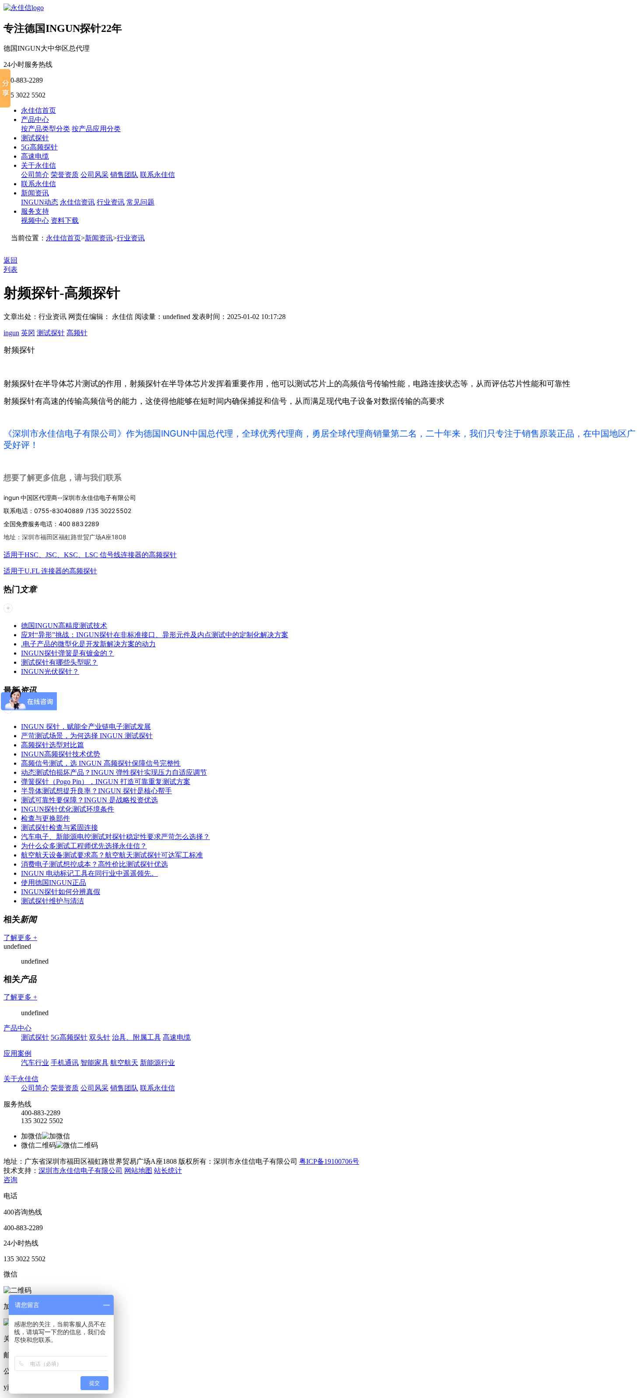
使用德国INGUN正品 (53, 882)
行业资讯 (111, 202)
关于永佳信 (38, 165)
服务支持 (35, 211)
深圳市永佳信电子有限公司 (80, 1170)
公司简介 (35, 174)
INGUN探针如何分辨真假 (60, 891)
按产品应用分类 (96, 128)
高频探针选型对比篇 (52, 745)
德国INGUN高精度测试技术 (64, 625)
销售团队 (124, 174)
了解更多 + (20, 937)
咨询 (10, 1179)
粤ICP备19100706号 (329, 1161)
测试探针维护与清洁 (52, 901)
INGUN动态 (39, 202)
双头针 (99, 1037)
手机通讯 (65, 1062)
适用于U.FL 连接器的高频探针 (50, 571)
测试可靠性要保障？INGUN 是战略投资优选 (89, 800)
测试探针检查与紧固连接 (59, 827)
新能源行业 (157, 1062)
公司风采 (94, 174)
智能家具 (94, 1062)
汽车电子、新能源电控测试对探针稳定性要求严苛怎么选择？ (115, 836)
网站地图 (138, 1170)
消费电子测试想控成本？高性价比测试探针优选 (94, 864)
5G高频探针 (39, 147)
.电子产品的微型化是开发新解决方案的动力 (88, 644)
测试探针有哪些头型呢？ (59, 662)
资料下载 (65, 220)
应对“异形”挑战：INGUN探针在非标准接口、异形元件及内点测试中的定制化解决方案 (154, 634)
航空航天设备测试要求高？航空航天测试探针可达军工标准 (112, 855)
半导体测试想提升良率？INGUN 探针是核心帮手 (96, 790)
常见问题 (140, 202)
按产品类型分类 (45, 128)
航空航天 (124, 1062)
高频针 (76, 332)
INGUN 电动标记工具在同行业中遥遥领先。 (89, 873)
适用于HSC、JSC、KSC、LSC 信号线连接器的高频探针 (90, 555)
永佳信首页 (38, 110)
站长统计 (168, 1170)
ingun (11, 332)
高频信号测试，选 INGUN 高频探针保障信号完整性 (101, 763)
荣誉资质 (65, 174)
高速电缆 (35, 156)
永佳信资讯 (77, 202)
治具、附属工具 (136, 1037)
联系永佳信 (157, 174)
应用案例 (17, 1053)
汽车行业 (35, 1062)
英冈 (28, 332)
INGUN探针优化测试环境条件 (67, 809)
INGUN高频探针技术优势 (60, 754)
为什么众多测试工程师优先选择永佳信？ (84, 846)
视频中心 (35, 220)
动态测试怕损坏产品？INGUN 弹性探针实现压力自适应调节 (114, 772)
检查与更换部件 (45, 818)
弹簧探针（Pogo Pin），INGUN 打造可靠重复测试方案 (105, 781)
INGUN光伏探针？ (50, 671)
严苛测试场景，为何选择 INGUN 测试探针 (87, 735)
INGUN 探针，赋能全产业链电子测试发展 (86, 726)
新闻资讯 (35, 193)
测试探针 (35, 138)
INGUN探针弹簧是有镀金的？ (67, 653)
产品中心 (35, 119)
